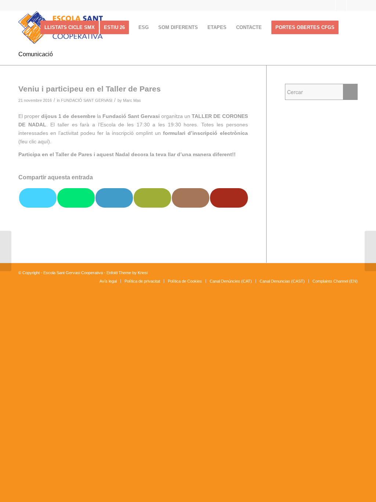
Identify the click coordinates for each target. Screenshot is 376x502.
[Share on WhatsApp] (76, 198)
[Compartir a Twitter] (38, 198)
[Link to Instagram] (330, 5)
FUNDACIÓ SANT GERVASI (86, 100)
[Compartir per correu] (152, 198)
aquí (43, 141)
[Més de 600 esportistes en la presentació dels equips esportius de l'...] (5, 251)
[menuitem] (70, 27)
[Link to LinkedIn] (352, 5)
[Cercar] (350, 27)
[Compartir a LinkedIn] (114, 198)
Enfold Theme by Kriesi (127, 272)
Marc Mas (132, 100)
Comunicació (35, 54)
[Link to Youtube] (341, 5)
